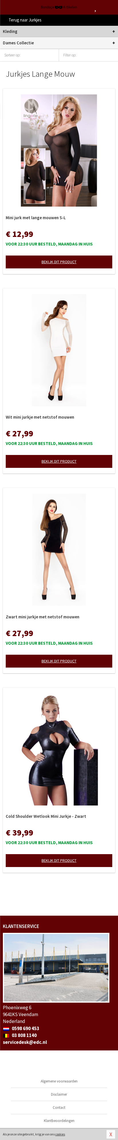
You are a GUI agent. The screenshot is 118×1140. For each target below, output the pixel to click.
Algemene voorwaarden (59, 1081)
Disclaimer (59, 1094)
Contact (59, 1107)
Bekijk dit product (59, 261)
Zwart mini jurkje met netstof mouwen (42, 617)
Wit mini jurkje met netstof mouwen (40, 417)
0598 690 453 (25, 1028)
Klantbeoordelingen (59, 1120)
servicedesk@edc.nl (25, 1042)
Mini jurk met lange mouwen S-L (36, 217)
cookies (60, 1134)
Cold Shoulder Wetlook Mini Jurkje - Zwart (46, 816)
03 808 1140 (24, 1035)
